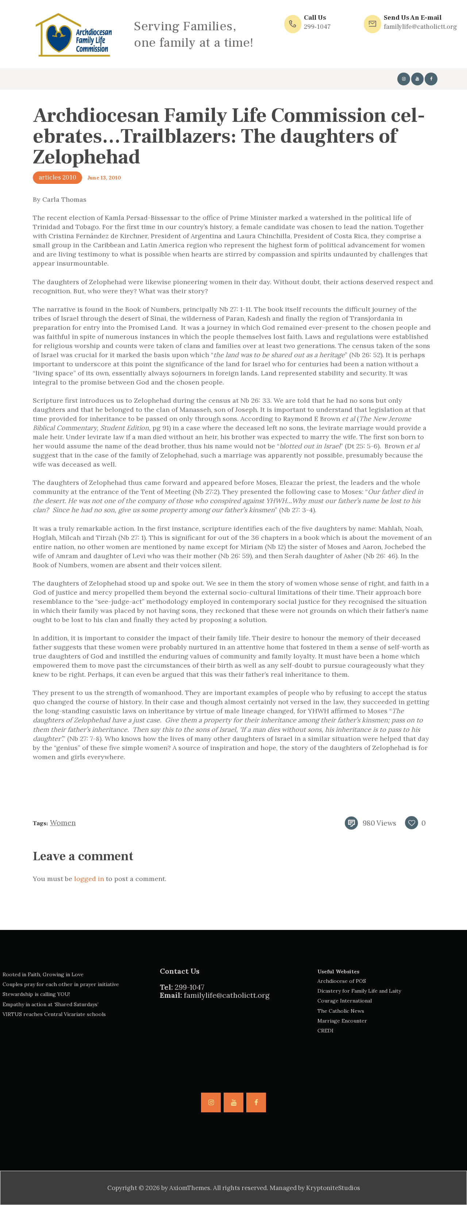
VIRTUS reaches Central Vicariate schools (54, 1014)
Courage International (344, 1000)
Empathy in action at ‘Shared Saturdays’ (51, 1004)
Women (63, 822)
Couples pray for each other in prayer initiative (61, 984)
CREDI (325, 1030)
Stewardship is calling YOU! (36, 994)
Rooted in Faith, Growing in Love (43, 974)
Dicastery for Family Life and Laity (359, 991)
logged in (89, 878)
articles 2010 (57, 177)
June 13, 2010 (104, 177)
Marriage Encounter (342, 1020)
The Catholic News (340, 1011)
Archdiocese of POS (341, 981)
